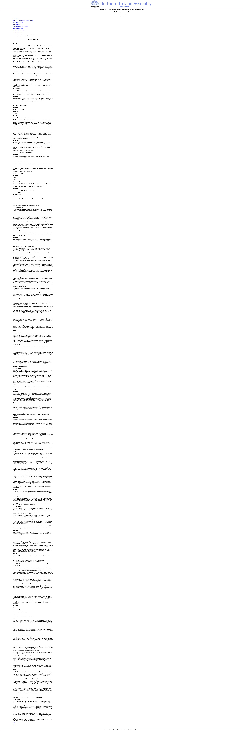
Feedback (134, 729)
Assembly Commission (125, 9)
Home (105, 729)
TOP (14, 196)
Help (143, 9)
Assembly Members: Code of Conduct (20, 26)
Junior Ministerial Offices (18, 22)
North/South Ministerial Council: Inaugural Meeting (23, 20)
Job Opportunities (138, 9)
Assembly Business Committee (19, 30)
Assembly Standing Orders (18, 28)
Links (131, 729)
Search (138, 729)
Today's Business (109, 729)
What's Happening (108, 9)
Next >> (14, 724)
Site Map (128, 729)
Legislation (124, 729)
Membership (102, 9)
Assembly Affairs (16, 18)
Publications (119, 9)
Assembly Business (16, 24)
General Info (132, 9)
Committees (114, 9)
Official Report (119, 729)
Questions (114, 729)
